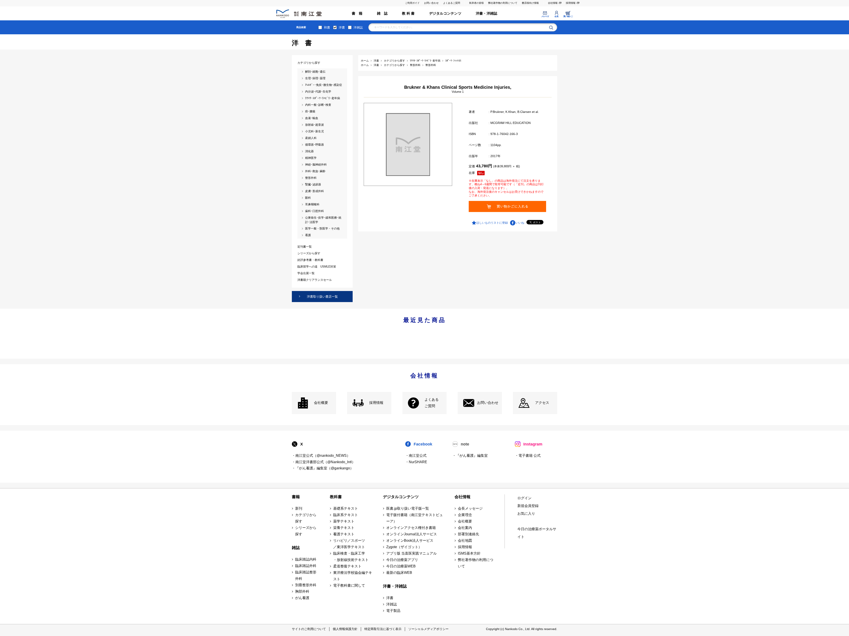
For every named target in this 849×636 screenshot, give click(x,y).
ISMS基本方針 (469, 553)
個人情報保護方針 (345, 629)
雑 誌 (382, 13)
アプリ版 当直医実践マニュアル (411, 553)
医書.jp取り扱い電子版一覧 (407, 508)
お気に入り (526, 513)
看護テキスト (343, 534)
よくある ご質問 (431, 403)
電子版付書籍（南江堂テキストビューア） (414, 518)
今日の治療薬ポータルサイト (536, 533)
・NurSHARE (416, 462)
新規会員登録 (528, 506)
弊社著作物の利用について (502, 3)
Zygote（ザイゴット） (404, 547)
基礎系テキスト (345, 508)
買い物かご (568, 16)
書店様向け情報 (530, 3)
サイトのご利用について (309, 629)
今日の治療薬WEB (401, 566)
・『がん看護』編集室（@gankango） (323, 468)
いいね (520, 222)
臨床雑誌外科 (305, 566)
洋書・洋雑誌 (486, 13)
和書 (327, 27)
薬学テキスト (343, 521)
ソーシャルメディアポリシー (428, 629)
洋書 (342, 27)
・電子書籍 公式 (528, 455)
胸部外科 (302, 591)
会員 (556, 16)
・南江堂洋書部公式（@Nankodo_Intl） (323, 462)
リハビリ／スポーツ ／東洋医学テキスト (349, 544)
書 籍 (357, 13)
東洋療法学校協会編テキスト (352, 576)
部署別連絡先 (468, 534)
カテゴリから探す (305, 518)
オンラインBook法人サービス (409, 540)
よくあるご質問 (451, 3)
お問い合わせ (431, 3)
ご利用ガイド (412, 3)
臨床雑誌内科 (305, 559)
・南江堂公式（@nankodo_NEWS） (321, 455)
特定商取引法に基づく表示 (383, 629)
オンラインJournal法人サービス (411, 534)
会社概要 (321, 403)
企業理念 (465, 515)
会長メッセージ (470, 508)
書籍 (296, 497)
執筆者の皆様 (476, 3)
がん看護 (302, 598)
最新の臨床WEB (399, 572)
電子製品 (393, 611)
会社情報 (553, 3)
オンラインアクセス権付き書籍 (411, 528)
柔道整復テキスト (347, 566)
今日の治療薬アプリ (402, 560)
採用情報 (571, 3)
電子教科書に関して (349, 585)
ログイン (524, 498)
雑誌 (296, 547)
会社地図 (465, 540)
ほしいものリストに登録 (492, 222)
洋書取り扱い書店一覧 (322, 296)
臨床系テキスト (345, 515)
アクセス (542, 403)
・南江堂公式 (415, 455)
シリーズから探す (305, 531)
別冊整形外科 (305, 585)
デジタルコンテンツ (445, 13)
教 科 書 (408, 13)
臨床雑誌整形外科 (305, 575)
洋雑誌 (358, 27)
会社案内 (465, 528)
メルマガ (545, 16)
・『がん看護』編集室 (470, 455)
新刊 (298, 508)
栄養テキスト (343, 528)
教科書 (336, 497)
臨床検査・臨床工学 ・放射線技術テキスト (351, 556)
